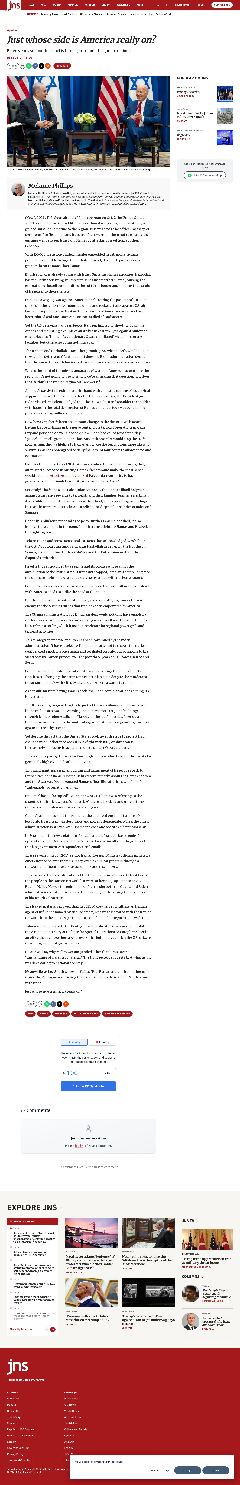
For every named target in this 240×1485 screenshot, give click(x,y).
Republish (62, 66)
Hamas (44, 1013)
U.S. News (70, 1251)
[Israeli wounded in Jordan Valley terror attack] (225, 116)
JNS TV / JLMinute (190, 1254)
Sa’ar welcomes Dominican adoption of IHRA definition (29, 1253)
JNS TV (106, 5)
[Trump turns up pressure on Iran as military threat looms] (207, 1239)
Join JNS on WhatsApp (207, 175)
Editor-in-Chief (163, 14)
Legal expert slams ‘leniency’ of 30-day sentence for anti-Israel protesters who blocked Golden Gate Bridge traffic (90, 1262)
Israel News (182, 109)
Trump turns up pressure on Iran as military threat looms (207, 1261)
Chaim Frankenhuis (212, 1301)
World (57, 5)
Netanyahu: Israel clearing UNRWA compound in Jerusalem (34, 1285)
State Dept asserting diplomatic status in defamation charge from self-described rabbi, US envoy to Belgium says (33, 1269)
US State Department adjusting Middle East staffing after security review (33, 1299)
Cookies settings (159, 1470)
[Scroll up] (47, 1329)
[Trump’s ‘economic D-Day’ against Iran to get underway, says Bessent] (148, 1293)
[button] (22, 66)
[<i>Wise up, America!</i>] (225, 94)
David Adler (208, 1328)
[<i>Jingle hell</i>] (225, 137)
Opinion (90, 5)
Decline (216, 1470)
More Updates (19, 1329)
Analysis (73, 5)
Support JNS (222, 5)
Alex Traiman (189, 1267)
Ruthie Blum (183, 139)
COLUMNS (191, 1276)
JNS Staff (182, 121)
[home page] (14, 6)
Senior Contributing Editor (190, 130)
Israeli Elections (69, 14)
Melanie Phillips (19, 58)
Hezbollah (61, 1013)
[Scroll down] (53, 1329)
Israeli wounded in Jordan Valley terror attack (195, 115)
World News (128, 1311)
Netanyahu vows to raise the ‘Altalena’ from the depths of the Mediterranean (147, 1260)
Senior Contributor (186, 87)
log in (79, 1145)
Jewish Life (123, 5)
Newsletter (182, 5)
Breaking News (23, 1221)
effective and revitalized (69, 476)
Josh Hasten (204, 1267)
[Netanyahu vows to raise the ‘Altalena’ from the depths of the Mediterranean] (148, 1233)
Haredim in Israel (138, 14)
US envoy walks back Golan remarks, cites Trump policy (87, 1318)
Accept (188, 1470)
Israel (30, 5)
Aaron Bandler (73, 1272)
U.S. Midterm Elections (92, 14)
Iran (151, 14)
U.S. (43, 5)
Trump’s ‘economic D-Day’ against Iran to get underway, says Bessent (148, 1320)
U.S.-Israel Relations (86, 1013)
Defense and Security (117, 1013)
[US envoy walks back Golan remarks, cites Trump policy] (91, 1293)
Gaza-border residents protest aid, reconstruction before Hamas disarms (34, 1316)
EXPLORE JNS (33, 1208)
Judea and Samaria (116, 14)
